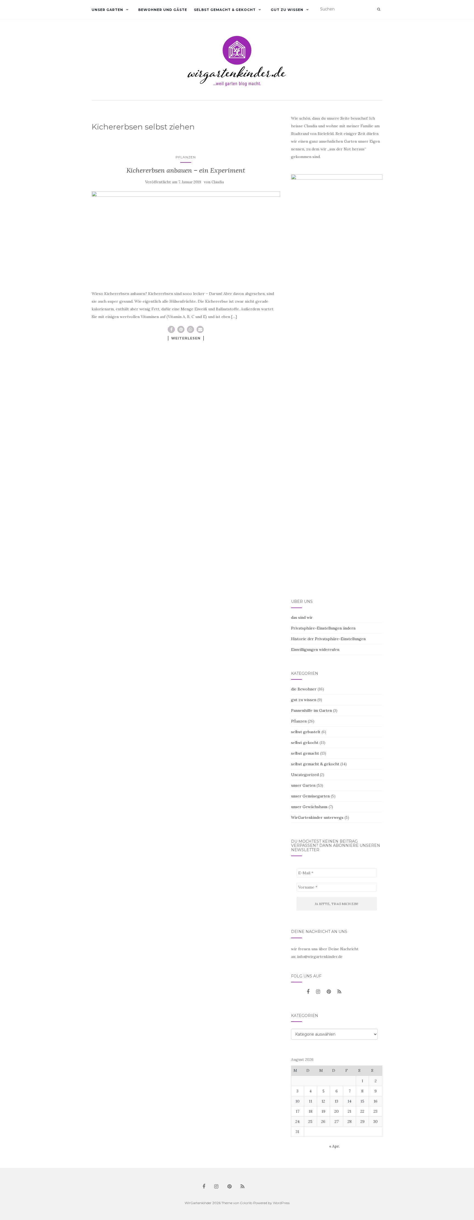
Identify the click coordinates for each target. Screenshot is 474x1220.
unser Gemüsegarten (310, 796)
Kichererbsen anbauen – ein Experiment (185, 170)
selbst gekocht (304, 742)
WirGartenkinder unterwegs (317, 817)
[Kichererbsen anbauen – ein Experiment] (186, 235)
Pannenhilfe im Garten (311, 710)
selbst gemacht (305, 753)
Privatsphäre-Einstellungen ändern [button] (323, 628)
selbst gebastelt (305, 731)
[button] (171, 329)
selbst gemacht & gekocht (225, 10)
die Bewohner (304, 689)
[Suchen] (378, 9)
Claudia (217, 182)
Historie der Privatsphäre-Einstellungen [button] (328, 638)
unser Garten (107, 10)
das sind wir (302, 617)
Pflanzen (186, 157)
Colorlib (246, 1203)
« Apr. (334, 1146)
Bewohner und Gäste (162, 10)
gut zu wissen (287, 10)
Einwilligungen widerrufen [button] (315, 649)
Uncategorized (305, 774)
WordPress (281, 1203)
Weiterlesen (186, 338)
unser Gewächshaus (309, 806)
